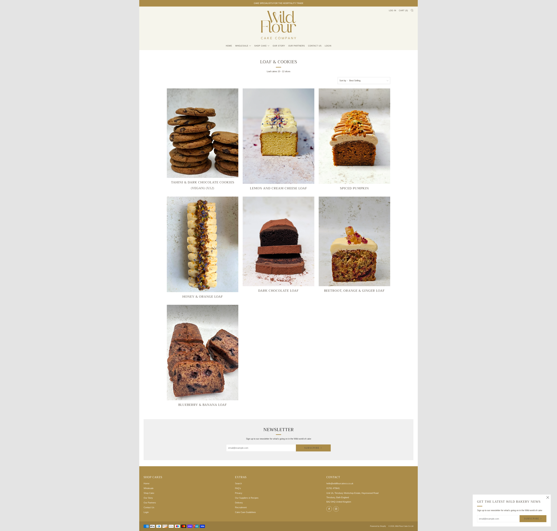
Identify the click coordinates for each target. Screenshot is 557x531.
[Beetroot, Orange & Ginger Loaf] (354, 241)
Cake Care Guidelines (245, 512)
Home (229, 46)
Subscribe (311, 448)
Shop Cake (260, 46)
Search (238, 483)
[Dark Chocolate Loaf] (278, 241)
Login (328, 46)
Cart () (403, 10)
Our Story (279, 46)
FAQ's (238, 488)
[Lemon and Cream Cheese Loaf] (278, 136)
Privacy (238, 493)
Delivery (239, 502)
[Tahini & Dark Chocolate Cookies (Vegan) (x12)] (202, 133)
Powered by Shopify (378, 526)
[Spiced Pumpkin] (354, 136)
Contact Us (315, 46)
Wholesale (241, 46)
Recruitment (241, 507)
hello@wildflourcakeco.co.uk (339, 483)
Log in (392, 10)
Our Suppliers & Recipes (246, 498)
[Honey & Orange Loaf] (202, 244)
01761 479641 (333, 488)
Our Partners (296, 46)
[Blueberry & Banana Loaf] (202, 352)
